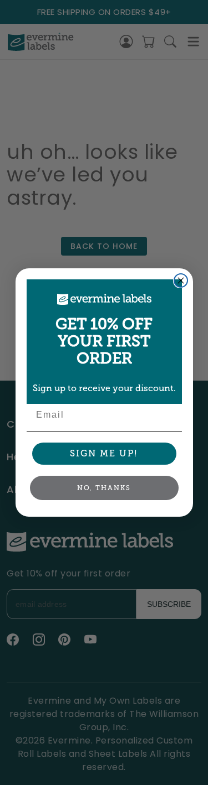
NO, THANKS (104, 488)
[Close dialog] (180, 280)
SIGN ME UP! (104, 453)
